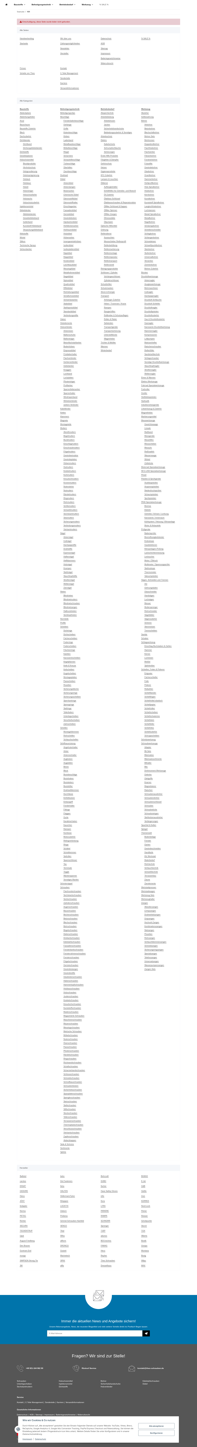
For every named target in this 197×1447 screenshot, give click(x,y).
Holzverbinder (66, 327)
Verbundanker (26, 249)
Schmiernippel (66, 883)
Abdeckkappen (70, 1140)
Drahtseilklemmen (71, 790)
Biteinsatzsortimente (153, 759)
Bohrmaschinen (151, 288)
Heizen (104, 167)
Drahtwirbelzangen (152, 914)
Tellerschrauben (70, 1117)
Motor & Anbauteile (152, 525)
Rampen (107, 307)
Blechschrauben (70, 922)
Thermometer (150, 572)
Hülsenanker (69, 237)
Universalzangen (151, 961)
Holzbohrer (149, 191)
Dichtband (27, 144)
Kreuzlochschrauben (72, 1004)
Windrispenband (70, 397)
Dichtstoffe (24, 152)
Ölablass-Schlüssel (112, 198)
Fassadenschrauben (72, 946)
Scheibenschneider (152, 230)
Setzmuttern (69, 518)
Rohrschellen (69, 735)
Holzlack (26, 179)
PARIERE (105, 1211)
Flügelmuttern (69, 451)
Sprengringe (69, 704)
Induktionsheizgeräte (150, 405)
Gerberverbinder (71, 362)
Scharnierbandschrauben (74, 1070)
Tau (65, 864)
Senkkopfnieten (70, 615)
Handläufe (148, 852)
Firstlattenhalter (70, 354)
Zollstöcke (148, 463)
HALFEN (64, 1191)
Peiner (144, 1211)
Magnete (64, 420)
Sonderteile (65, 78)
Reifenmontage (110, 253)
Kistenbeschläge (70, 132)
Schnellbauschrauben (73, 1082)
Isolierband (27, 222)
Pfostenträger (69, 381)
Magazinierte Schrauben (74, 1016)
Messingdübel (69, 268)
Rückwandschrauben (72, 1062)
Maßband (148, 432)
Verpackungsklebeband (33, 230)
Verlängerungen (151, 821)
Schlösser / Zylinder (109, 272)
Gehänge (67, 124)
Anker (66, 751)
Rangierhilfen (109, 311)
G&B (143, 1186)
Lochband (68, 374)
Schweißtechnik (151, 872)
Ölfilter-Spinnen (110, 210)
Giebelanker (69, 366)
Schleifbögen (149, 697)
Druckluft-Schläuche (152, 300)
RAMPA (104, 1216)
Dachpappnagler (151, 296)
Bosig (143, 1255)
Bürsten (144, 272)
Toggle (66, 872)
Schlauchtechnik (151, 868)
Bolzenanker (69, 191)
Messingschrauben (72, 1027)
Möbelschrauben (71, 1035)
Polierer (147, 685)
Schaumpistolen (151, 494)
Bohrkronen (149, 140)
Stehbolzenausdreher (153, 817)
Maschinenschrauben (73, 1020)
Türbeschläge (69, 163)
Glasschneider (150, 591)
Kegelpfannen (69, 661)
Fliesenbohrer (150, 156)
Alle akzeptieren (156, 1426)
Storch (144, 1226)
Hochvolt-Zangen (151, 922)
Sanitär (144, 634)
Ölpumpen (108, 222)
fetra (62, 1186)
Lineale (147, 428)
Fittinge (67, 809)
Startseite (24, 43)
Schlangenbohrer (151, 237)
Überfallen (68, 167)
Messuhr (148, 447)
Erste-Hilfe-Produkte (109, 156)
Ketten (63, 412)
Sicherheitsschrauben (73, 1090)
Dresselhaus (106, 1265)
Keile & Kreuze (70, 665)
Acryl (22, 121)
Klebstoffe (24, 233)
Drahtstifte (68, 549)
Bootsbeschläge (70, 774)
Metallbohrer (149, 218)
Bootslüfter (68, 786)
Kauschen (68, 825)
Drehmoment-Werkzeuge (155, 770)
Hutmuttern (68, 467)
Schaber (144, 638)
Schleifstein (149, 720)
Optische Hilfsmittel (109, 226)
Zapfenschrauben (71, 1136)
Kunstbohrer (149, 198)
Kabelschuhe (109, 144)
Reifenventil (109, 265)
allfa (62, 1265)
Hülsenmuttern (70, 463)
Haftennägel (69, 556)
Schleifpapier (149, 704)
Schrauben (65, 887)
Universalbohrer (151, 257)
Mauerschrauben (71, 1023)
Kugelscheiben (70, 673)
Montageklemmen (71, 732)
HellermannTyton (67, 1196)
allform (63, 1241)
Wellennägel (69, 584)
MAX (143, 1265)
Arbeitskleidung (107, 117)
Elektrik (147, 510)
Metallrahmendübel (72, 272)
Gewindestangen (71, 969)
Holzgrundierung (30, 171)
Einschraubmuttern (72, 447)
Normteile (64, 619)
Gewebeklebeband (31, 218)
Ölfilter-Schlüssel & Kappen (115, 206)
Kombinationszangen (153, 926)
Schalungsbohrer (151, 226)
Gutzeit (63, 1250)
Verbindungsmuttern (72, 525)
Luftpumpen (149, 338)
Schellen (64, 728)
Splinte (63, 1152)
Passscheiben (69, 681)
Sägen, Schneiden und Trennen (154, 580)
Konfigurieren (156, 1433)
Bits (146, 767)
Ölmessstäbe (109, 218)
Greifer (144, 393)
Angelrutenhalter (71, 747)
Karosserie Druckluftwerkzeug (157, 327)
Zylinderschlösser (111, 280)
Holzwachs (27, 198)
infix (102, 1196)
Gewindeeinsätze (71, 455)
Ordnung (104, 230)
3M (21, 1265)
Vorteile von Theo (27, 73)
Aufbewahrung (147, 117)
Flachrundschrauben (72, 891)
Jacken (107, 124)
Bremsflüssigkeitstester (154, 537)
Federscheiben (70, 646)
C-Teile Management (69, 73)
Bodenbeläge (150, 837)
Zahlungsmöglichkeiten (70, 43)
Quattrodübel (69, 284)
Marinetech (65, 1255)
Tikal (62, 1231)
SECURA (23, 1226)
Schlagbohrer (150, 233)
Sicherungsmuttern (72, 521)
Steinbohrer (149, 249)
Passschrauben (70, 1047)
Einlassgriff (68, 802)
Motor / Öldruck (151, 560)
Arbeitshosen (109, 121)
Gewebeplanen (26, 156)
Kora (103, 1201)
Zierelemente (150, 883)
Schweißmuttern (70, 510)
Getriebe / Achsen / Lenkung (156, 514)
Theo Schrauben (108, 1260)
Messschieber (150, 444)
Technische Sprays (28, 245)
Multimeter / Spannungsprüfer (157, 564)
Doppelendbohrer (151, 144)
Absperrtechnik (107, 113)
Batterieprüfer (150, 533)
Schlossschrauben (71, 1074)
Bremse (147, 506)
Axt (145, 584)
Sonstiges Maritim (71, 879)
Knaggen (67, 370)
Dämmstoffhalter (71, 202)
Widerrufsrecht (107, 63)
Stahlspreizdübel (71, 307)
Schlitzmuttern (70, 506)
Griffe (66, 128)
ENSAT (23, 1186)
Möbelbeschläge (70, 148)
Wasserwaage (150, 455)
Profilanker (68, 385)
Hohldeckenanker (71, 226)
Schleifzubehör (150, 732)
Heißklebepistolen (148, 397)
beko (62, 1176)
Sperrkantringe (70, 700)
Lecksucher (149, 556)
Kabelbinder (65, 409)
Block (66, 770)
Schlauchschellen (71, 739)
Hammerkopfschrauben (73, 984)
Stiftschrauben (70, 1109)
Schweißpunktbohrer (153, 245)
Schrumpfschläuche (112, 148)
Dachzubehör (25, 136)
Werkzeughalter (148, 899)
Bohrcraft (105, 1176)
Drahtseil (64, 175)
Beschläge (64, 117)
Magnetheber (147, 412)
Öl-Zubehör (109, 195)
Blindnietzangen (70, 607)
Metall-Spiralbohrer (152, 214)
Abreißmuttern (70, 432)
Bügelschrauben (70, 930)
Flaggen (67, 813)
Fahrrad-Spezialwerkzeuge (152, 385)
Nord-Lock (145, 1206)
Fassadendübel (70, 210)
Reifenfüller (149, 350)
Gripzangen (149, 918)
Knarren (147, 782)
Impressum (27, 1439)
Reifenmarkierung (111, 249)
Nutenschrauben (71, 1039)
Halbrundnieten (70, 611)
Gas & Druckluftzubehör (154, 319)
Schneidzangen (151, 946)
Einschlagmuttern (71, 444)
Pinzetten (148, 934)
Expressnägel (69, 553)
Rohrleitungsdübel (71, 292)
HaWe (143, 1191)
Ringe (66, 844)
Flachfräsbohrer (151, 148)
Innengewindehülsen (72, 241)
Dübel (62, 179)
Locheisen (148, 658)
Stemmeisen (149, 626)
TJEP (103, 1231)
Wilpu (143, 1260)
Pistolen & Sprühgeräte (151, 479)
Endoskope (149, 541)
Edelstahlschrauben (72, 942)
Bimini (66, 767)
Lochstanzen (149, 210)
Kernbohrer (149, 195)
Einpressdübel (70, 350)
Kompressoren (150, 335)
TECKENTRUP (26, 1231)
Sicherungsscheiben (72, 697)
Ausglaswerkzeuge (152, 284)
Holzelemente (66, 323)
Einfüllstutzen (69, 798)
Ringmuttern (69, 498)
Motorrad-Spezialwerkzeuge (153, 467)
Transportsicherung (112, 331)
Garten (147, 844)
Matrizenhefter (150, 342)
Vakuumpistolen (151, 576)
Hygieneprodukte (108, 171)
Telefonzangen (150, 957)
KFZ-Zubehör (106, 175)
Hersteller (64, 53)
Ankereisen (68, 331)
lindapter (23, 1206)
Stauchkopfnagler (151, 366)
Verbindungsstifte (71, 315)
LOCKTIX (64, 1206)
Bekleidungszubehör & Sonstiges (118, 132)
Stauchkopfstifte (70, 576)
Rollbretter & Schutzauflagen (116, 315)
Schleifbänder (150, 693)
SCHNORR (105, 1221)
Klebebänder (25, 210)
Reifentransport (110, 261)
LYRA (103, 1206)
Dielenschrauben (71, 934)
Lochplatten (68, 377)
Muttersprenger (151, 607)
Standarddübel (70, 311)
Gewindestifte (69, 973)
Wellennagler (150, 374)
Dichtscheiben (69, 634)
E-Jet (143, 1181)
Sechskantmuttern (71, 514)
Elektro (104, 140)
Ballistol (23, 1176)
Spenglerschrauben (72, 1097)
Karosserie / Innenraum (154, 518)
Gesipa (144, 1246)
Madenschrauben (71, 1012)
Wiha (62, 1236)
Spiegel (144, 829)
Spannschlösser (70, 860)
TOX (143, 1231)
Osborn (63, 1211)
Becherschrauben (71, 914)
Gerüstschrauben (71, 965)
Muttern (63, 428)
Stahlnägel (68, 572)
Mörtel (22, 237)
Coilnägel (67, 541)
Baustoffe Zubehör (28, 128)
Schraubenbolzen (71, 1086)
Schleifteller (149, 724)
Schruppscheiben (151, 735)
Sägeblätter (149, 615)
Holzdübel (68, 233)
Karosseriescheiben (72, 658)
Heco (103, 1250)
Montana (145, 1250)
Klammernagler (150, 331)
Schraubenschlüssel (152, 802)
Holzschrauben (70, 992)
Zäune (147, 879)
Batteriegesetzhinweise (110, 58)
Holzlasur (27, 183)
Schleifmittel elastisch (153, 700)
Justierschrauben (71, 996)
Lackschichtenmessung (154, 553)
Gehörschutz (106, 163)
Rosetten (67, 685)
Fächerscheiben (70, 638)
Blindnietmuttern (70, 599)
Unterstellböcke (110, 335)
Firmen (23, 68)
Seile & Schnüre (67, 1144)
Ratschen (148, 790)
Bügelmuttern (69, 436)
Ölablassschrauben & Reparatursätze (120, 202)
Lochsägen (149, 599)
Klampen (67, 829)
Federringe (68, 642)
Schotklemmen (70, 852)
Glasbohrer (149, 171)
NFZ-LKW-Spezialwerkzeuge (153, 471)
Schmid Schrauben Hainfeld (72, 1221)
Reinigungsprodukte (109, 268)
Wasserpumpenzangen (154, 965)
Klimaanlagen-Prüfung (153, 549)
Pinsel (143, 475)
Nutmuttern (68, 490)
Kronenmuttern (70, 482)
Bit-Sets (147, 751)
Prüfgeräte (145, 529)
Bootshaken (69, 778)
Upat (22, 1236)
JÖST (22, 1201)
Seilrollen (67, 856)
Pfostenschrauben (71, 1051)
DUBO (103, 1181)
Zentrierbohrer (150, 265)
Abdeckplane (25, 113)
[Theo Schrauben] (6, 4)
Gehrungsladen (151, 588)
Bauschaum (25, 124)
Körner (147, 654)
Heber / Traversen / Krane (115, 303)
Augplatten (68, 763)
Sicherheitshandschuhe (114, 128)
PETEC (23, 1216)
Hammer (148, 650)
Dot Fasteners (66, 1181)
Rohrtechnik (149, 864)
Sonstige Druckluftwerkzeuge (156, 362)
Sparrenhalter (69, 393)
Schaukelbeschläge (72, 159)
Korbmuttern (69, 475)
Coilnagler (148, 292)
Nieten (63, 591)
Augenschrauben (71, 907)
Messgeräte (149, 436)
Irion (143, 1196)
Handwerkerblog (27, 38)
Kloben (66, 136)
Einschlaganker (70, 206)
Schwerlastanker (71, 300)
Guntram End (25, 1250)
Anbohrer (148, 124)
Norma (23, 1211)
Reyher (104, 1255)
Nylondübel (68, 280)
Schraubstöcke (150, 809)
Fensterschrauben (71, 957)
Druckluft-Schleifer (152, 303)
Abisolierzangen (151, 907)
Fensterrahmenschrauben (75, 953)
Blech (22, 132)
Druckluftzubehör (151, 315)
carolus (23, 1181)
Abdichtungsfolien (27, 117)
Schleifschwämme (152, 716)
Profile (63, 623)
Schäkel (67, 848)
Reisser (144, 1216)
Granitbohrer (149, 175)
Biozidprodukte (29, 163)
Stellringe (67, 708)
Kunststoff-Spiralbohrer (154, 202)
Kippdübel (68, 253)
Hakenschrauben (71, 981)
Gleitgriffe (148, 778)
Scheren (148, 623)
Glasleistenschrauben (73, 977)
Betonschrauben (70, 918)
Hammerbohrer (150, 179)
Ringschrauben (70, 1058)
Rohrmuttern (69, 502)
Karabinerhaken (70, 821)
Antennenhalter (70, 755)
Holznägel (68, 564)
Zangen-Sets (149, 969)
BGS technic (106, 1241)
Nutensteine (69, 486)
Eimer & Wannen (148, 377)
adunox (104, 1236)
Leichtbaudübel (70, 265)
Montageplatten (70, 677)
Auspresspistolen (151, 486)
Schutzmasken (107, 288)
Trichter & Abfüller (108, 342)
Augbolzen (68, 759)
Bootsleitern (69, 782)
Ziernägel (68, 588)
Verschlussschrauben (73, 1128)
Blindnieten (68, 595)
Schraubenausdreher (153, 794)
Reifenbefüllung (110, 245)
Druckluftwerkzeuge (149, 276)
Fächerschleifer (151, 677)
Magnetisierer (150, 786)
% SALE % (103, 4)
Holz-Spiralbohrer (151, 187)
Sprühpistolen (150, 498)
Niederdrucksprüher (152, 490)
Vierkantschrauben (71, 1132)
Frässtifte (148, 163)
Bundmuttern (69, 440)
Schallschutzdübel (71, 296)
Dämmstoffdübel (70, 198)
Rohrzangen (149, 938)
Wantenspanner (70, 876)
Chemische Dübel (71, 195)
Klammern (64, 416)
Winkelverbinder (70, 401)
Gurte (66, 817)
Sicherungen (109, 152)
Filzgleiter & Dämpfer (110, 159)
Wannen (104, 346)
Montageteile (65, 424)
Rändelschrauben (71, 1055)
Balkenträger (69, 338)
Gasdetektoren (150, 545)
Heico (22, 1196)
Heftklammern (69, 560)
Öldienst (104, 183)
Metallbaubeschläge (72, 144)
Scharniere (68, 156)
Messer (147, 603)
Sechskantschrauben (72, 895)
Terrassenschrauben (72, 1121)
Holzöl (25, 187)
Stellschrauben (70, 1105)
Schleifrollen (149, 708)
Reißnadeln (149, 451)
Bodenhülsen (69, 346)
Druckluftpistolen (151, 311)
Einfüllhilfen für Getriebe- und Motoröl (120, 191)
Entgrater (148, 673)
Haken (63, 319)
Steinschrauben (70, 1101)
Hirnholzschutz (29, 167)
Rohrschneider (150, 611)
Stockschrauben (70, 1113)
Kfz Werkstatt (150, 856)
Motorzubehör (69, 837)
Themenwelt (146, 833)
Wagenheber (109, 338)
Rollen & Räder (110, 319)
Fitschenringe (69, 650)
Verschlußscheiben (72, 720)
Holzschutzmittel (27, 159)
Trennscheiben (150, 630)
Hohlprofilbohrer (151, 183)
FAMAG (104, 1246)
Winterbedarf (106, 350)
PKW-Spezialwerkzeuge (151, 502)
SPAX (62, 1260)
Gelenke (148, 774)
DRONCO (64, 1246)
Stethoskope (149, 568)
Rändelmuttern (70, 494)
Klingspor (64, 1201)
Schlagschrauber (151, 358)
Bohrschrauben (70, 926)
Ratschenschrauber (152, 346)
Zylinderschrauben (71, 903)
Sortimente (65, 1148)
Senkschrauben (70, 899)
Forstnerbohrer (150, 159)
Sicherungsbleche (71, 689)
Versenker (148, 261)
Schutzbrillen (106, 284)
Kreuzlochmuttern (71, 479)
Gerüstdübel (69, 214)
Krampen (67, 568)
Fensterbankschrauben (73, 949)
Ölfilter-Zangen (110, 214)
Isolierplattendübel (71, 249)
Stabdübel (68, 303)
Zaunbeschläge (70, 171)
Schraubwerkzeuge (149, 743)
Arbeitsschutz (106, 136)
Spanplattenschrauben (73, 1093)
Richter (23, 1221)
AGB (103, 43)
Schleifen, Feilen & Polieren (153, 669)
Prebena (64, 1216)
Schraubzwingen (151, 813)
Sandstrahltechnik (152, 354)
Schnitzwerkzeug (148, 739)
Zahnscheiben (70, 724)
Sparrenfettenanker (72, 389)
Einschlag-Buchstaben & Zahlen (158, 646)
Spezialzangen (150, 953)
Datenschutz (40, 1439)
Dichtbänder (25, 140)
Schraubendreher (151, 798)
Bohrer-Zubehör (151, 268)
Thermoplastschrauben (73, 1125)
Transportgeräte (111, 327)
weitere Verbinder (71, 405)
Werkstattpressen (148, 887)
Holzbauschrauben (71, 988)
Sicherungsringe (70, 693)
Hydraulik (145, 401)
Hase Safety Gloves (109, 1191)
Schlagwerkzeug (148, 642)
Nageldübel (68, 276)
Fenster (147, 841)
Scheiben (64, 626)
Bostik (143, 1241)
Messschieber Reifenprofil (115, 241)
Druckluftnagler (150, 307)
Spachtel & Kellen (148, 825)
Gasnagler (148, 323)
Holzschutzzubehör (31, 202)
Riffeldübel (68, 288)
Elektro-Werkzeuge (149, 381)
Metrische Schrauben (73, 1031)
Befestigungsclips (67, 113)
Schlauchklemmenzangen (155, 942)
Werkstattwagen (148, 891)
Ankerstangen (69, 187)
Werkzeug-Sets (147, 895)
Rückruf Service (89, 1368)
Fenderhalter (69, 805)
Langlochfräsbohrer (152, 206)
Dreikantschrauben (72, 938)
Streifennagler (150, 370)
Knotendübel (69, 261)
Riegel (66, 152)
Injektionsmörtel (26, 206)
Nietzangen (149, 930)
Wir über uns (65, 38)
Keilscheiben (69, 669)
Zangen (144, 903)
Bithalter (147, 763)
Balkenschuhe (69, 335)
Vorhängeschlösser (112, 276)
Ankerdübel (68, 183)
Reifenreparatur (110, 257)
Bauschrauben (70, 911)
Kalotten (67, 654)
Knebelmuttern (70, 471)
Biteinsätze (149, 755)
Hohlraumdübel (70, 230)
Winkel (147, 459)
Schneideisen (150, 241)
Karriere (63, 83)
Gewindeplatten (70, 459)
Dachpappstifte (70, 545)
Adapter (147, 747)
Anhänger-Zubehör (112, 300)
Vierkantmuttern (70, 529)
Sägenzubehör (150, 619)
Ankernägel (68, 537)
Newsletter (64, 48)
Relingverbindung (71, 841)
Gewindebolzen (70, 218)
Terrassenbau (150, 876)
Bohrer (144, 121)
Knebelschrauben (71, 1000)
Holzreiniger (28, 191)
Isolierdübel (68, 245)
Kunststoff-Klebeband (32, 226)
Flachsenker (149, 152)
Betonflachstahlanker (72, 342)
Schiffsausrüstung (67, 743)
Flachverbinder (70, 358)
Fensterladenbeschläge (73, 121)
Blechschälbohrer (151, 132)
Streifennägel (69, 580)
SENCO (63, 1226)
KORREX (145, 1201)
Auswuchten (109, 237)
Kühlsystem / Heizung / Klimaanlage (159, 521)
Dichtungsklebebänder (32, 148)
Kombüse (68, 833)
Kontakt (63, 68)
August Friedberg (27, 1241)
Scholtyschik (146, 1221)
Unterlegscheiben (71, 716)
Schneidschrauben (71, 1078)
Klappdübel (68, 257)
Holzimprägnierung (31, 175)
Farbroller (145, 389)
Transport (105, 296)
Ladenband (68, 140)
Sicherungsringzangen (153, 949)
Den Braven (25, 1246)
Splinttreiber (149, 665)
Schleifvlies (149, 728)
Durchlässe (68, 794)
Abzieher (145, 113)
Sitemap (104, 48)
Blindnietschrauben (72, 603)
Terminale (68, 868)
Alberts (144, 1236)
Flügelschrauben (71, 961)
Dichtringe (68, 630)
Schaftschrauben (71, 1066)
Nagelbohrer (149, 222)
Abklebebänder (29, 214)
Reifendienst (106, 233)
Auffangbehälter (111, 187)
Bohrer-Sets (149, 136)
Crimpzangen (150, 911)
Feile (146, 681)
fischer (103, 1186)
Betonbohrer (149, 128)
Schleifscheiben (151, 712)
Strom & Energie (108, 292)
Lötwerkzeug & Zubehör (151, 409)
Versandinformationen (69, 88)
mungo (23, 1255)
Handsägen (149, 595)
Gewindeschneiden (152, 848)
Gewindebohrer (151, 167)
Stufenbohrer (150, 253)
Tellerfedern (69, 712)
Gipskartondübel (70, 222)
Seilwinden (108, 323)
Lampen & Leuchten (109, 179)
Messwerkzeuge (148, 420)
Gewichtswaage (151, 424)
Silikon (22, 241)
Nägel (62, 533)
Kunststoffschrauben (72, 1008)
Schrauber (148, 805)
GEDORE (24, 1191)
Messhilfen (149, 440)
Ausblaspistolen (151, 482)
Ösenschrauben (70, 1043)
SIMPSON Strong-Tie (29, 1260)
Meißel (147, 661)
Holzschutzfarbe (30, 195)
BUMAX (144, 1176)
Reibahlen (148, 689)
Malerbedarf (149, 860)
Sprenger (105, 1226)
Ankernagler (149, 280)
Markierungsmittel (148, 416)
